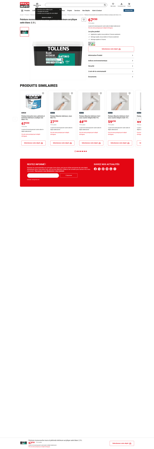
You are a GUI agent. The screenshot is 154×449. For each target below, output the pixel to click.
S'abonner (69, 175)
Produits (27, 15)
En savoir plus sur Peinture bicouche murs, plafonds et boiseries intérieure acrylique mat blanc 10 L (33, 118)
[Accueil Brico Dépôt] (24, 5)
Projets (69, 10)
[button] (75, 151)
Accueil (21, 15)
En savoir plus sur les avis (111, 71)
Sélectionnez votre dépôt (110, 49)
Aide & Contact (97, 10)
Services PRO (129, 10)
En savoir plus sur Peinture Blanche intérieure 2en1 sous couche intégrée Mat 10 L (91, 118)
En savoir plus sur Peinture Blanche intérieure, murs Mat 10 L (62, 118)
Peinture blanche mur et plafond (75, 15)
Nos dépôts (86, 10)
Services (77, 10)
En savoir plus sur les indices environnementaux (111, 60)
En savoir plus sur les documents (111, 76)
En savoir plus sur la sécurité (111, 66)
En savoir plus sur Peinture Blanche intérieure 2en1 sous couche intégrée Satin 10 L (120, 118)
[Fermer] (60, 10)
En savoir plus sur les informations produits (111, 55)
